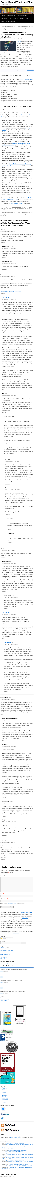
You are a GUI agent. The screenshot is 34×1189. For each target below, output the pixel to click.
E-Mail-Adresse (4, 898)
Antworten (2, 242)
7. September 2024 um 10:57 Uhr (9, 803)
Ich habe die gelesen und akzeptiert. (15, 903)
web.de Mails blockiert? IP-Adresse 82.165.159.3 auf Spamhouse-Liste (25, 27)
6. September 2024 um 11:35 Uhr (9, 395)
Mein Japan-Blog (3, 957)
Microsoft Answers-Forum (15, 1137)
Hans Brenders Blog (5, 1091)
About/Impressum (11, 15)
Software (19, 207)
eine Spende (16, 933)
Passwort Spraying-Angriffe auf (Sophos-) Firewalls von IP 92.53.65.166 (7, 28)
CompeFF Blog (5, 1098)
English (19, 41)
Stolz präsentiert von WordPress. (8, 1176)
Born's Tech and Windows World (6, 950)
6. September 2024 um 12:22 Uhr (12, 461)
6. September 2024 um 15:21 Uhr (15, 535)
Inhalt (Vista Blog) (10, 21)
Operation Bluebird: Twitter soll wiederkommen (15, 1143)
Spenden (3, 21)
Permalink (2, 209)
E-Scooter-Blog (3, 958)
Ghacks (3, 1089)
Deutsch (4, 938)
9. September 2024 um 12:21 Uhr (11, 644)
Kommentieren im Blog (6, 18)
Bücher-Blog (2, 953)
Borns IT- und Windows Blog (6, 948)
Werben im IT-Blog (23, 18)
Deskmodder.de (5, 1099)
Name (2, 893)
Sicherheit (14, 207)
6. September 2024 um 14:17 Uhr (12, 489)
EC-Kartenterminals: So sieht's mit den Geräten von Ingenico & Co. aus (19, 1144)
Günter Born (20, 38)
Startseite (3, 15)
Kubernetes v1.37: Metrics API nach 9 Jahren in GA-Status (11, 980)
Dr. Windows (4, 1101)
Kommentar (3, 875)
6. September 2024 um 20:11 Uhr (9, 720)
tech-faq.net (4, 1093)
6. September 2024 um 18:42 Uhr (7, 699)
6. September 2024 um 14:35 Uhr (14, 520)
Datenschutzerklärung (21, 15)
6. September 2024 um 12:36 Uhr (9, 614)
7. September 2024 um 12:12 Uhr (9, 821)
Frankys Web (4, 1102)
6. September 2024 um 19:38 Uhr (7, 842)
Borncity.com (2, 947)
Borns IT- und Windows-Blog (16, 2)
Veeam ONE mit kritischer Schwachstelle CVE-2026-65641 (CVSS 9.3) (20, 1165)
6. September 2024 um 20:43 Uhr (9, 746)
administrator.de (5, 1095)
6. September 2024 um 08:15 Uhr (7, 231)
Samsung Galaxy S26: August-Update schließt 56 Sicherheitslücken (12, 991)
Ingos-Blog (4, 1092)
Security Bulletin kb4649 (26, 79)
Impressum (2, 997)
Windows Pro (4, 1088)
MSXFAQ (4, 1096)
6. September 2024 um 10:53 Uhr (7, 276)
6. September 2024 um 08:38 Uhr (9, 248)
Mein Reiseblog (3, 955)
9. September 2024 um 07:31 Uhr (9, 263)
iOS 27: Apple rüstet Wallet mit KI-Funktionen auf (9, 975)
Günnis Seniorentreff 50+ (5, 954)
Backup (30, 207)
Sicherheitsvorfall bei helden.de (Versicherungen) (17, 1150)
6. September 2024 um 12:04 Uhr (11, 418)
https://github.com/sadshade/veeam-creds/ (10, 291)
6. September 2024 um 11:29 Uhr (9, 563)
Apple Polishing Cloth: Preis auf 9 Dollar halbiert (9, 985)
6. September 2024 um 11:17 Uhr (9, 299)
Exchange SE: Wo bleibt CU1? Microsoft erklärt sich (18, 1164)
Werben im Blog (3, 1000)
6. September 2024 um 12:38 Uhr (11, 597)
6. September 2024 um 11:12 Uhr (7, 550)
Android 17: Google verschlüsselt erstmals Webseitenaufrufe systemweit (13, 969)
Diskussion (15, 18)
